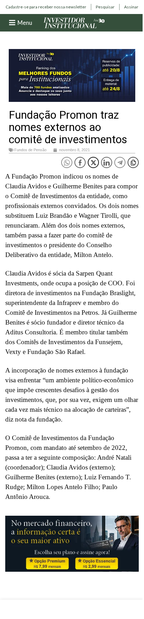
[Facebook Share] (80, 162)
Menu (24, 22)
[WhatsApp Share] (66, 162)
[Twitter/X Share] (93, 162)
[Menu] (12, 22)
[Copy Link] (133, 162)
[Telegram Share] (119, 162)
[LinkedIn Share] (106, 162)
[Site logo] (74, 22)
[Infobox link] (46, 7)
